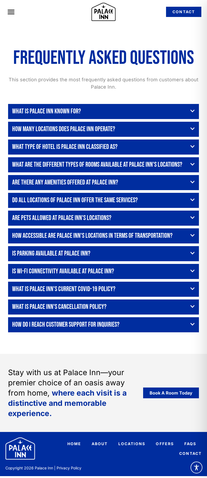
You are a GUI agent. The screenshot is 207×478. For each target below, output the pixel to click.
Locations (132, 443)
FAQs (190, 443)
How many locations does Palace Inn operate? (63, 129)
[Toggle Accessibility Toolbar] (196, 467)
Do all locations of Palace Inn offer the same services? (75, 200)
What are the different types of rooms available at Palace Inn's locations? (97, 164)
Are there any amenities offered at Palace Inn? (65, 182)
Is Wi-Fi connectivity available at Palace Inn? (63, 271)
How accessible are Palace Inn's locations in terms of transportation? (92, 235)
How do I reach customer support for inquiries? (65, 324)
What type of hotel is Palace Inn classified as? (65, 147)
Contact (190, 453)
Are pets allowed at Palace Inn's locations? (61, 218)
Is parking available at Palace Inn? (51, 253)
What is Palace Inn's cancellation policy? (59, 306)
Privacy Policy (69, 468)
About (100, 443)
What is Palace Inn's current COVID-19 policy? (63, 289)
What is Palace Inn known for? (46, 111)
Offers (165, 443)
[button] (11, 12)
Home (74, 443)
